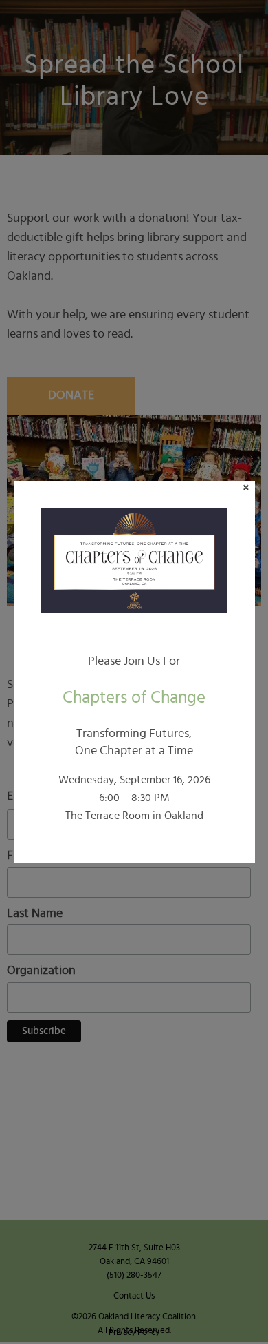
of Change (134, 697)
